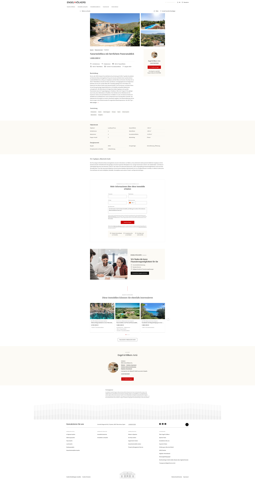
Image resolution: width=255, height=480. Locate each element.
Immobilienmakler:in (95, 7)
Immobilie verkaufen (83, 7)
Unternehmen (114, 7)
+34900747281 (132, 424)
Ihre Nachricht (111, 206)
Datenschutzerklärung (143, 227)
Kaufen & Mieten (71, 7)
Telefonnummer (131, 200)
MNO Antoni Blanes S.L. (112, 216)
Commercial (106, 7)
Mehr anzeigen (110, 218)
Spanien (92, 49)
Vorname (110, 194)
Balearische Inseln (99, 49)
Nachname (131, 194)
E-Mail (109, 200)
